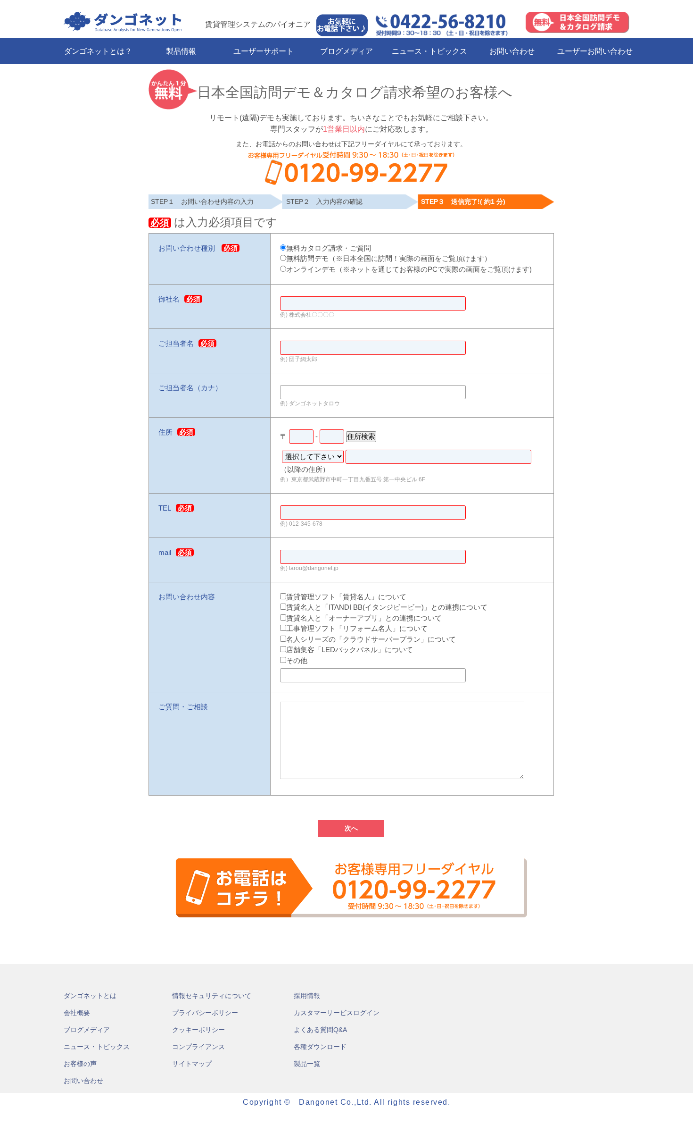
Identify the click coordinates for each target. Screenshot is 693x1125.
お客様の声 (80, 1063)
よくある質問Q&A (320, 1029)
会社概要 (77, 1012)
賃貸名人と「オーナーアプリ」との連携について (364, 618)
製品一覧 (307, 1063)
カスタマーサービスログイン (337, 1012)
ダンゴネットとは (90, 995)
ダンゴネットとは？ (98, 51)
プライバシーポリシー (205, 1012)
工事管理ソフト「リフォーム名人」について (357, 628)
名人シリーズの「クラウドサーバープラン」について (371, 639)
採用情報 (307, 995)
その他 (296, 660)
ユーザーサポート (263, 51)
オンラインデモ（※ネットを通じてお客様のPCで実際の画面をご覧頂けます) (409, 269)
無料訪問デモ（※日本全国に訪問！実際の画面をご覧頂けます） (388, 258)
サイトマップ (192, 1063)
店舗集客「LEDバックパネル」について (349, 650)
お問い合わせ (512, 51)
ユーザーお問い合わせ (595, 51)
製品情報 (181, 51)
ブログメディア (346, 51)
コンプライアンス (198, 1046)
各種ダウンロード (320, 1046)
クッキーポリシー (198, 1029)
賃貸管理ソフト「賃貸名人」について (346, 597)
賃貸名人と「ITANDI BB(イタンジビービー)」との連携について (386, 607)
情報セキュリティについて (211, 995)
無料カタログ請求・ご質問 (328, 248)
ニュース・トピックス (429, 51)
